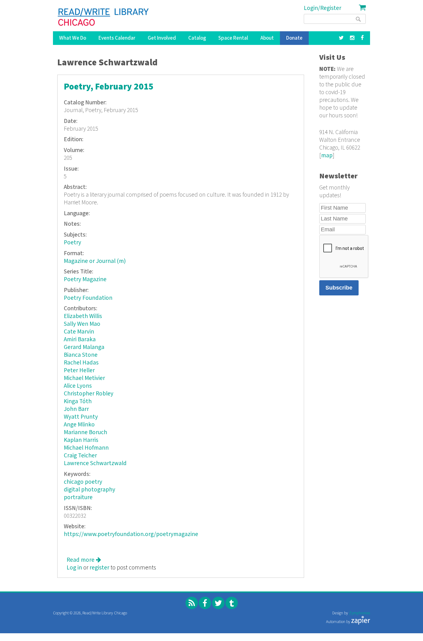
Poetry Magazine (85, 279)
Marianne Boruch (85, 432)
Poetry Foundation (88, 298)
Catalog (197, 38)
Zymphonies (359, 613)
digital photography (89, 490)
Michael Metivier (84, 378)
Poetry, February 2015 (109, 87)
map (327, 155)
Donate (294, 38)
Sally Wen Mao (82, 324)
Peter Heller (79, 370)
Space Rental (233, 38)
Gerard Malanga (84, 347)
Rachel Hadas (81, 363)
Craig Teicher (80, 456)
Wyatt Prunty (81, 417)
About (267, 38)
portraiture (78, 497)
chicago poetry (83, 482)
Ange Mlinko (79, 425)
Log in (74, 568)
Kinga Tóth (78, 401)
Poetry (72, 242)
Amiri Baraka (80, 339)
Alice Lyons (78, 386)
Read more (84, 560)
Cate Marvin (79, 332)
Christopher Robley (88, 394)
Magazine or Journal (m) (95, 261)
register (99, 568)
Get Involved (162, 38)
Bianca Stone (81, 355)
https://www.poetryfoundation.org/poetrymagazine (131, 534)
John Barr (76, 409)
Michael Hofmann (86, 448)
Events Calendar (116, 38)
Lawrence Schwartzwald (95, 463)
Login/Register (322, 8)
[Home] (103, 17)
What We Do (72, 38)
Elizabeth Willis (83, 316)
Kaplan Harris (81, 440)
